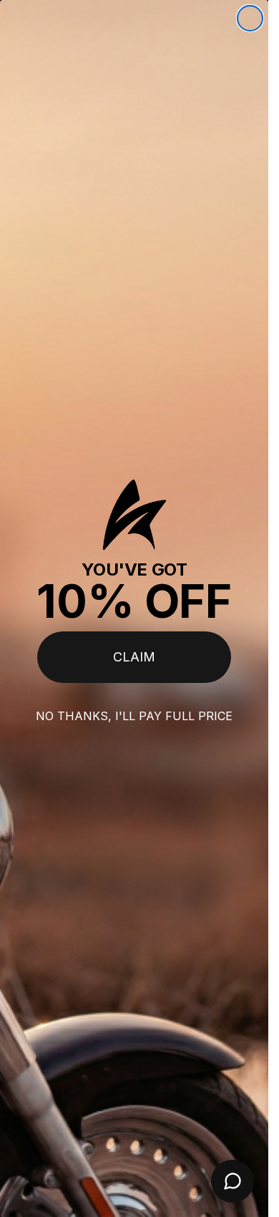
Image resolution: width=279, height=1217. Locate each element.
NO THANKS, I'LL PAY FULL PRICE (134, 716)
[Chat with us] (232, 1181)
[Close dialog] (250, 18)
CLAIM (134, 656)
